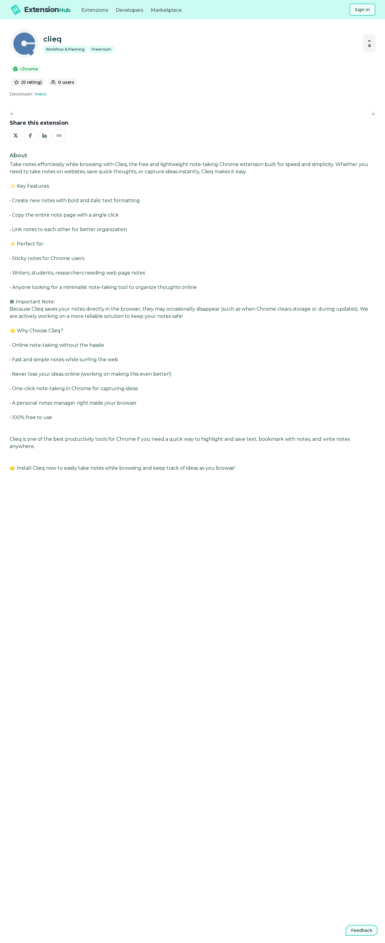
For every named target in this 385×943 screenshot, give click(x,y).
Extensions (94, 10)
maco (40, 94)
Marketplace (166, 10)
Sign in (362, 9)
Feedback (361, 930)
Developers (129, 10)
